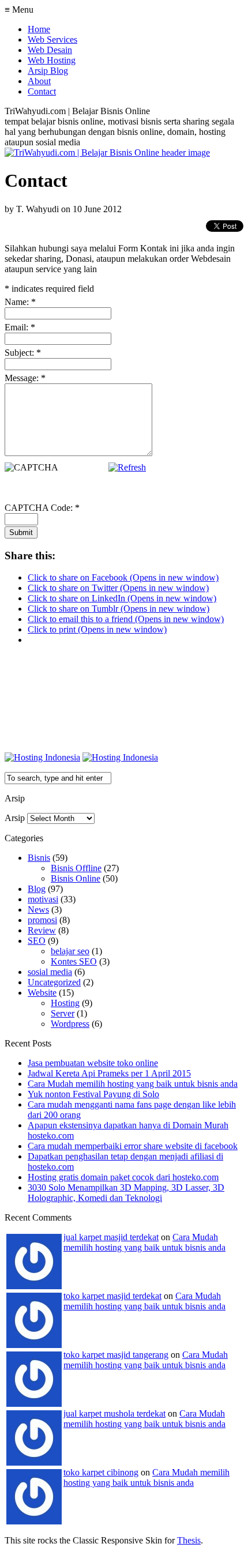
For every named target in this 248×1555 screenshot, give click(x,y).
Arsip (15, 818)
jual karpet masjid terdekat (111, 1237)
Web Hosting (52, 60)
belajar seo (70, 951)
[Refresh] (127, 467)
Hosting (65, 1003)
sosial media (50, 972)
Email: (20, 327)
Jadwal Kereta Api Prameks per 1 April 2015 (109, 1073)
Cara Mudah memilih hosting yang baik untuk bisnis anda (133, 1084)
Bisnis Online (75, 878)
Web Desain (50, 50)
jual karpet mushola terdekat (114, 1413)
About (39, 81)
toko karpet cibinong (100, 1472)
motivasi (43, 899)
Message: (25, 378)
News (38, 909)
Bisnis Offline (76, 868)
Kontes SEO (74, 961)
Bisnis (39, 858)
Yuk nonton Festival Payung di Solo (93, 1094)
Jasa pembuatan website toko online (93, 1063)
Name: (20, 302)
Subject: (23, 352)
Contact (42, 91)
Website (42, 992)
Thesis (189, 1540)
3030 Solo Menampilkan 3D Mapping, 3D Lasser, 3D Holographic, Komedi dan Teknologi (126, 1193)
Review (42, 930)
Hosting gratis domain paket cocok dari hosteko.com (123, 1177)
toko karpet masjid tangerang (115, 1355)
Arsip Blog (48, 71)
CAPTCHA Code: (42, 508)
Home (39, 29)
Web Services (52, 39)
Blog (37, 889)
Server (62, 1013)
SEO (37, 941)
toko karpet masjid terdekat (112, 1296)
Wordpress (70, 1024)
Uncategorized (54, 982)
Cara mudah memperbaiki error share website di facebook (133, 1146)
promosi (42, 920)
